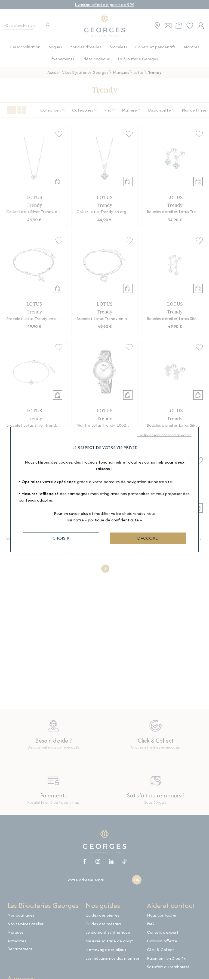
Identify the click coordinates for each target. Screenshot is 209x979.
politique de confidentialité (113, 520)
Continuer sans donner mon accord (164, 435)
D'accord (148, 538)
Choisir (61, 538)
